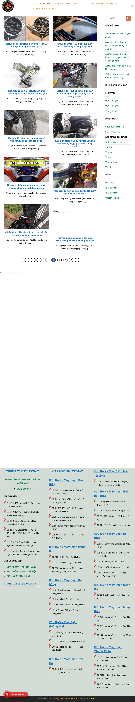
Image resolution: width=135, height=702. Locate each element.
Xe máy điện (111, 162)
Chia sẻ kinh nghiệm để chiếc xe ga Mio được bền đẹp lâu (117, 45)
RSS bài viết (111, 188)
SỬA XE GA (78, 3)
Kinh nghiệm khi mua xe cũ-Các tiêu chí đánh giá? (117, 76)
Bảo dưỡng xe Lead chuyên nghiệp (117, 35)
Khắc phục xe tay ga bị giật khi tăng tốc (118, 67)
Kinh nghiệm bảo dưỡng (116, 137)
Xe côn (108, 152)
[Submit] (128, 18)
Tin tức (108, 147)
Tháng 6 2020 (111, 106)
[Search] (132, 5)
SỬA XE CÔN (102, 3)
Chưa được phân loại (114, 127)
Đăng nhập (110, 182)
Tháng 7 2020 (111, 101)
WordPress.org (112, 198)
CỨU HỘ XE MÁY (63, 3)
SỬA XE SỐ (89, 3)
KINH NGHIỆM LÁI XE (43, 8)
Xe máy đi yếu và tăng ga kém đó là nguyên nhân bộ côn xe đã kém (117, 57)
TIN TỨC (114, 3)
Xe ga (108, 157)
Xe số (108, 167)
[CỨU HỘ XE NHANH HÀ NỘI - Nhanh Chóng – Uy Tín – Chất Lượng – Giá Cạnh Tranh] (15, 6)
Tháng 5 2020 (111, 111)
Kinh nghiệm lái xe (113, 142)
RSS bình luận (111, 193)
